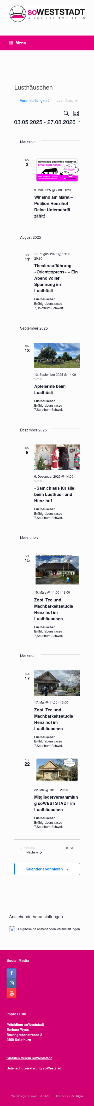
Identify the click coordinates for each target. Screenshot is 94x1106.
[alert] (47, 929)
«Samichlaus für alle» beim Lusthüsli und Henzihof (55, 494)
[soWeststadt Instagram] (11, 983)
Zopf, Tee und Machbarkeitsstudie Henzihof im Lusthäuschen (53, 609)
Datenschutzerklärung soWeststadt (34, 1068)
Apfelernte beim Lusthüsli (50, 389)
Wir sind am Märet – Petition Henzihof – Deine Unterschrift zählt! (53, 206)
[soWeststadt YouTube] (11, 993)
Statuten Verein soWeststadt (29, 1057)
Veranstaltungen (33, 100)
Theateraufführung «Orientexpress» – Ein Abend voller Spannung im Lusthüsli (56, 278)
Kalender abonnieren (44, 868)
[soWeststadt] (47, 13)
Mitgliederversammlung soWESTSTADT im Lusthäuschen (56, 803)
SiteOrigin (76, 1096)
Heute (68, 848)
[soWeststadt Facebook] (11, 973)
